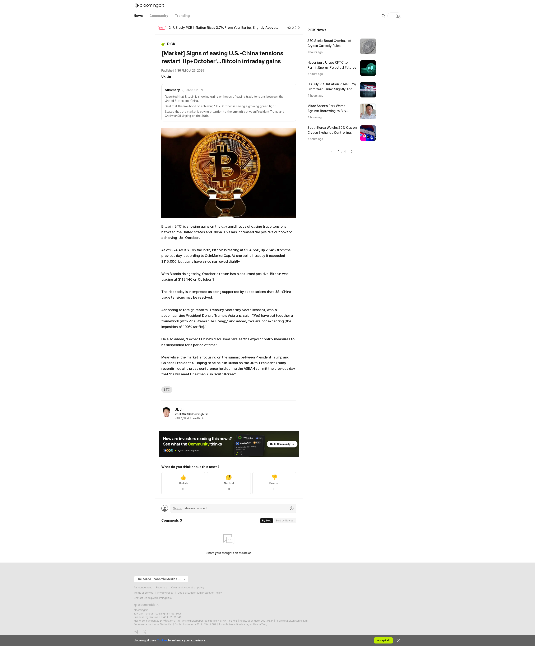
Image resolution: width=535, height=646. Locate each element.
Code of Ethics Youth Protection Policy (199, 592)
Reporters (161, 587)
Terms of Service (143, 592)
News (138, 16)
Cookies (162, 640)
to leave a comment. (190, 508)
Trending (182, 16)
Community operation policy (187, 587)
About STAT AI (194, 90)
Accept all (383, 640)
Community (158, 16)
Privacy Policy (165, 592)
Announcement (143, 587)
